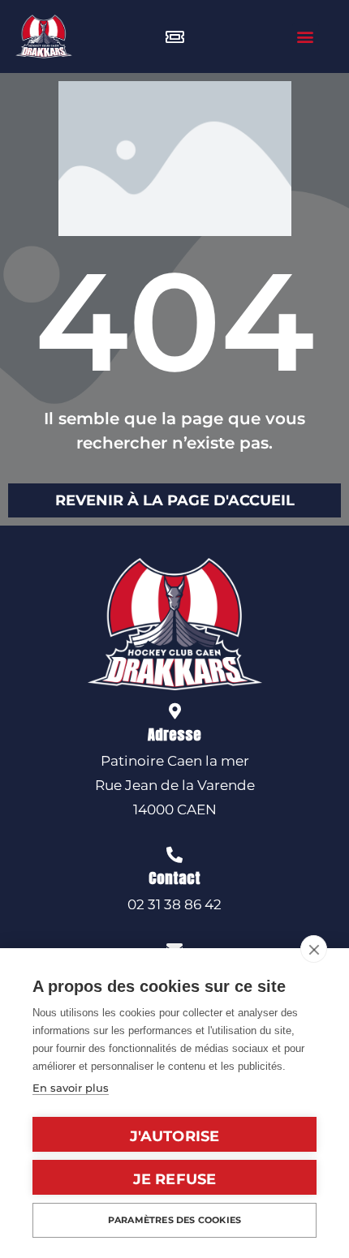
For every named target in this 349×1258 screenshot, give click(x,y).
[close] (313, 949)
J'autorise (175, 1136)
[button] (305, 37)
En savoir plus (70, 1087)
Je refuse (175, 1179)
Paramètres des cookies (174, 1220)
